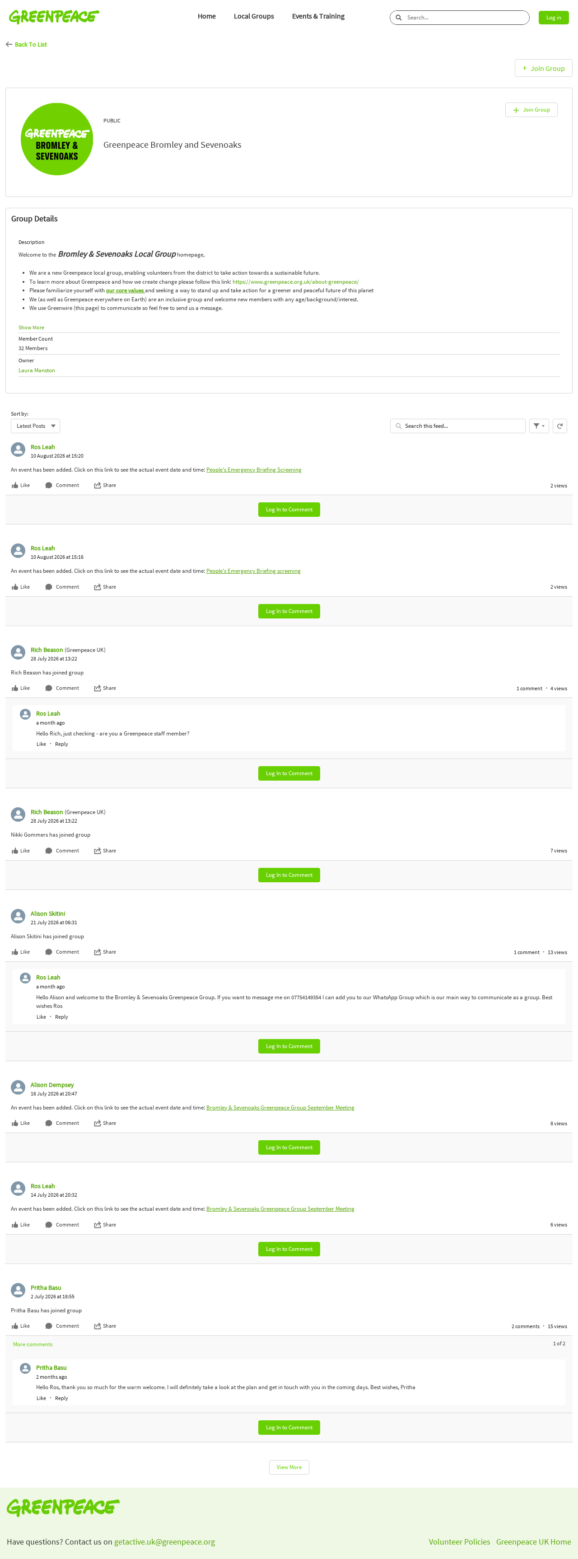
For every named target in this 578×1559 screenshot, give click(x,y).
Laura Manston (37, 370)
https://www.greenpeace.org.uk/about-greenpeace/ (296, 282)
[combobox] (468, 17)
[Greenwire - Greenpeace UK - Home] (54, 17)
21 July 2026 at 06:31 (54, 922)
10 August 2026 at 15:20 (57, 455)
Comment (67, 485)
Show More (31, 327)
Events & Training (318, 16)
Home (207, 16)
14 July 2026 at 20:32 (54, 1194)
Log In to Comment (289, 509)
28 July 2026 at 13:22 (54, 658)
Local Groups (254, 16)
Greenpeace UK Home (533, 1541)
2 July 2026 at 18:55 (53, 1296)
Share (109, 485)
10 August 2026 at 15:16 (57, 556)
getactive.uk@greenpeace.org (163, 1541)
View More (289, 1467)
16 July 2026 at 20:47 (54, 1093)
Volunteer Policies (459, 1541)
